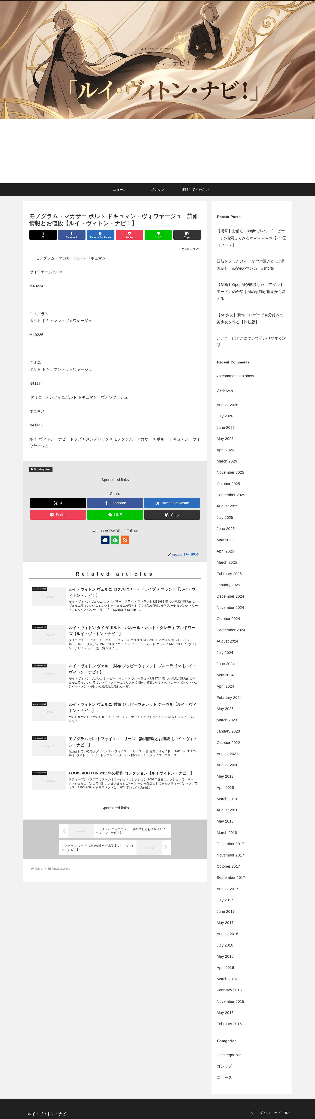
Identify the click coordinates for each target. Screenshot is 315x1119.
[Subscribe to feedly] (115, 540)
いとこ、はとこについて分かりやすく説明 (251, 341)
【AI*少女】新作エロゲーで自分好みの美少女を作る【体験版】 (250, 318)
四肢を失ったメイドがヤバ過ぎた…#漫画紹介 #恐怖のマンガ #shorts (250, 264)
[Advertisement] (157, 151)
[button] (187, 235)
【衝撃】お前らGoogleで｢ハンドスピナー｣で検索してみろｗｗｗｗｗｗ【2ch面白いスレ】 (251, 238)
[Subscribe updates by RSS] (125, 540)
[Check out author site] (105, 540)
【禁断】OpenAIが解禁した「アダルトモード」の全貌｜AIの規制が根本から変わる (251, 291)
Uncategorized (42, 469)
